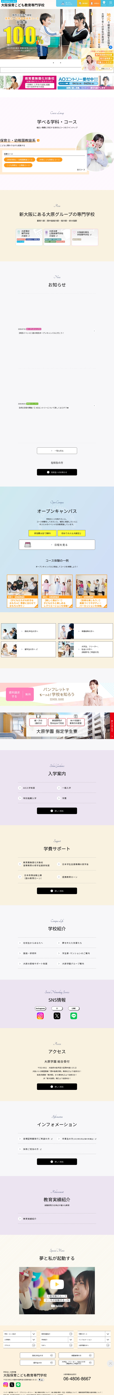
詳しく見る (59, 810)
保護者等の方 (76, 1355)
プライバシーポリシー (26, 1392)
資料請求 (85, 3)
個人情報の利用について (42, 1392)
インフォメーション (85, 1340)
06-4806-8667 (77, 1378)
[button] (53, 63)
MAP (42, 1380)
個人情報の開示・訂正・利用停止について (64, 1392)
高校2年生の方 (37, 1355)
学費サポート (83, 1334)
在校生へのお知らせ (59, 472)
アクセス (104, 5)
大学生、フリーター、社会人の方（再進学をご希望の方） (73, 1363)
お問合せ (96, 3)
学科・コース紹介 (10, 1334)
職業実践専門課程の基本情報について (90, 1392)
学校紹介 (44, 1340)
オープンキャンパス (69, 3)
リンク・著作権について (10, 1392)
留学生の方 (37, 1362)
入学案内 (7, 1340)
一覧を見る (59, 450)
